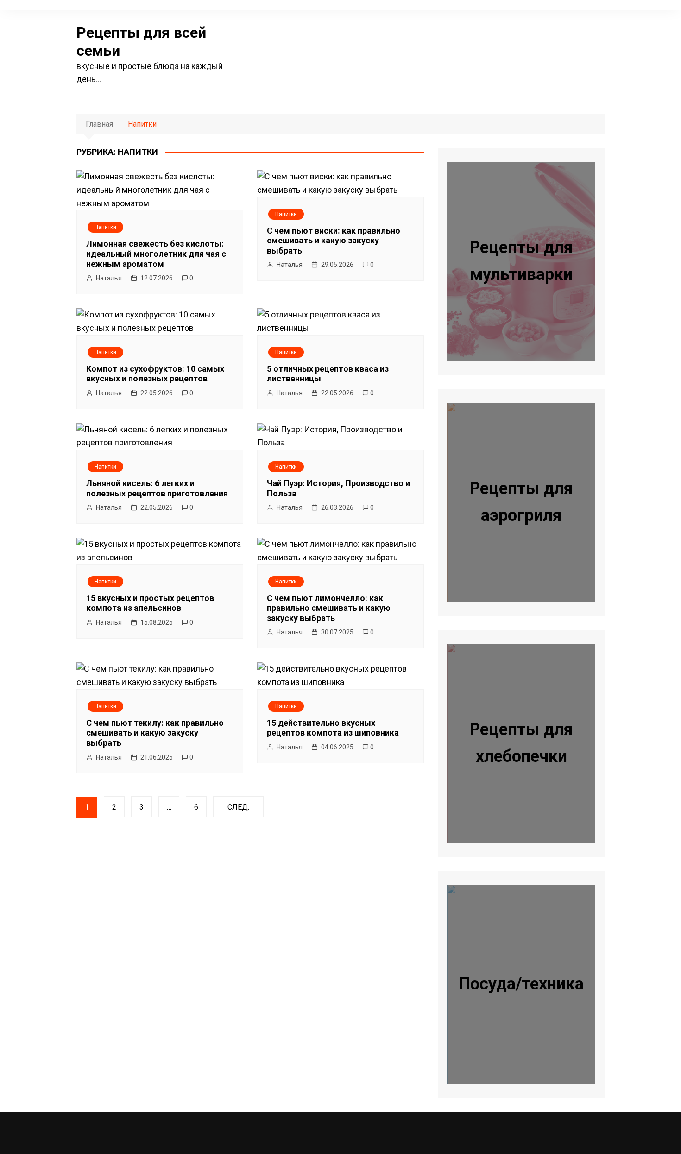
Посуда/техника (521, 984)
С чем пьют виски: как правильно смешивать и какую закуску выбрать (333, 240)
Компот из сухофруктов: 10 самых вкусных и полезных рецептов (155, 374)
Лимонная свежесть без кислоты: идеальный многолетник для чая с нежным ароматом (156, 253)
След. (238, 807)
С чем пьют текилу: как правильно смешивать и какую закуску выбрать (155, 733)
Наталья (109, 278)
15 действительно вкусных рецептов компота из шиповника (333, 728)
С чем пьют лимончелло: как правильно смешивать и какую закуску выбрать (329, 608)
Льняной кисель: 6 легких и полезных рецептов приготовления (157, 488)
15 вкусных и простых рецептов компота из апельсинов (150, 603)
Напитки (105, 227)
